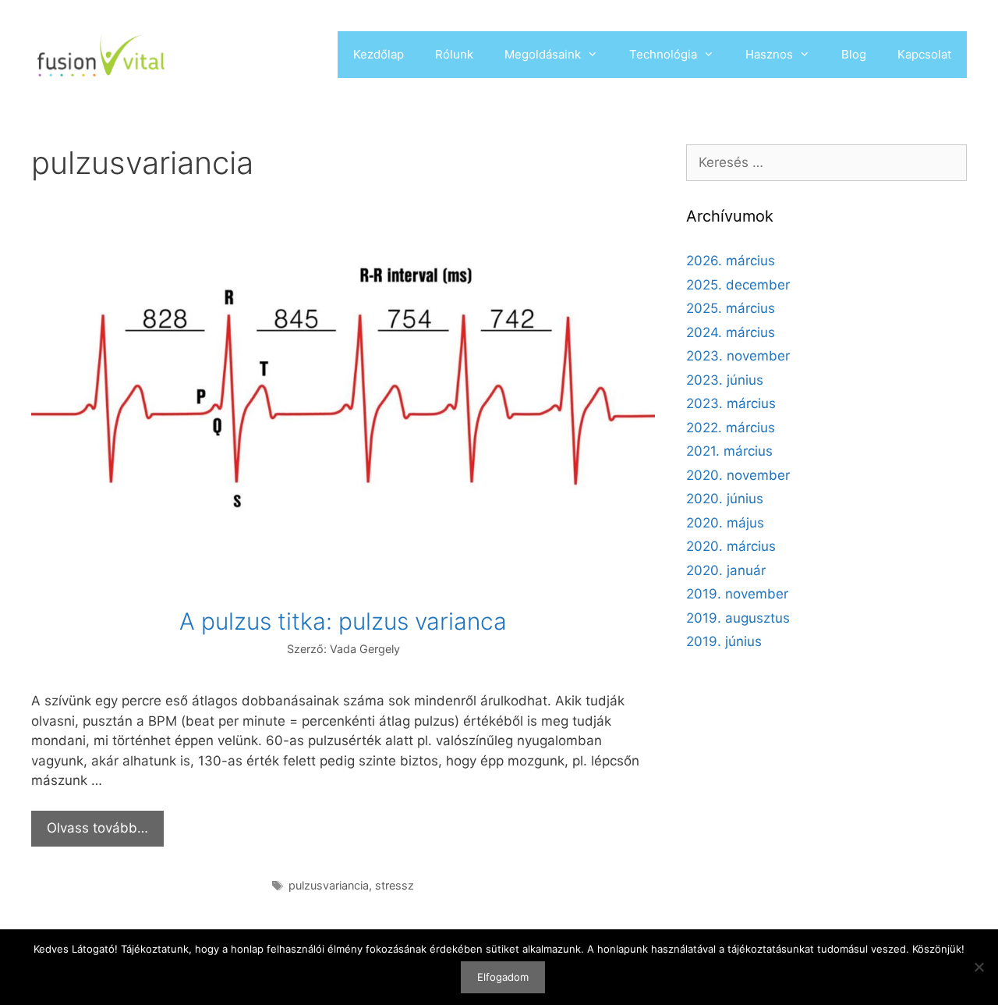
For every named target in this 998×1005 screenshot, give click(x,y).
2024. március (730, 332)
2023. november (738, 356)
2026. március (730, 260)
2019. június (724, 641)
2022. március (730, 427)
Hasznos (769, 54)
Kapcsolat (924, 54)
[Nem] (978, 967)
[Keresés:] (826, 162)
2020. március (731, 546)
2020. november (738, 475)
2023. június (724, 380)
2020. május (725, 523)
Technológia (663, 54)
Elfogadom (503, 977)
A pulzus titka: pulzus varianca (343, 621)
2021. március (729, 451)
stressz (394, 885)
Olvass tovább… (97, 828)
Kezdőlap (378, 54)
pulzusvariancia (328, 885)
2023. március (731, 403)
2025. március (730, 308)
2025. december (738, 285)
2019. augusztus (738, 618)
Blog (853, 54)
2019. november (737, 594)
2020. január (726, 570)
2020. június (724, 498)
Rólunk (454, 54)
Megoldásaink (542, 54)
